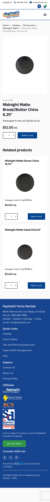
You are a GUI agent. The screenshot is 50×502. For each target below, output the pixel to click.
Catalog (7, 333)
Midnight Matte (10, 28)
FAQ (5, 356)
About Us (8, 373)
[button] (45, 14)
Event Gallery (10, 339)
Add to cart (27, 135)
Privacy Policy (10, 378)
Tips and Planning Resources (19, 345)
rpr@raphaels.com (21, 322)
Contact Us (9, 367)
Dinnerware (29, 25)
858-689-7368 (19, 315)
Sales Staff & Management (17, 350)
